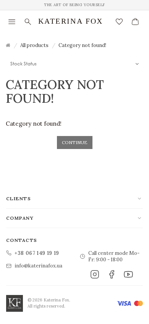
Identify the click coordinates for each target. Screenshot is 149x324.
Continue (74, 142)
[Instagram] (95, 274)
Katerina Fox (70, 21)
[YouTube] (128, 274)
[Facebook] (112, 274)
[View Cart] (135, 21)
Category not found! (82, 45)
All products (34, 45)
